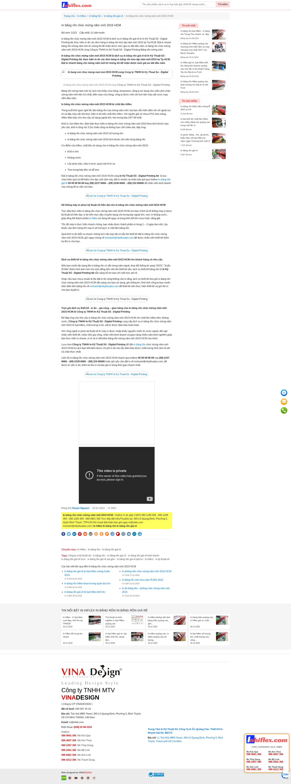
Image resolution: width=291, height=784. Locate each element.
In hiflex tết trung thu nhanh (73, 635)
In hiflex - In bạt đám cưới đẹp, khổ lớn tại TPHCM (73, 620)
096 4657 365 (69, 740)
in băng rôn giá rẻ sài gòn (101, 559)
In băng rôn (95, 16)
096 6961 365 (68, 755)
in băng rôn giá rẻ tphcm (130, 559)
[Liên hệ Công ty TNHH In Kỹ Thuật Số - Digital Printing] (116, 195)
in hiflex (93, 218)
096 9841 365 (68, 735)
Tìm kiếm (223, 4)
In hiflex (82, 16)
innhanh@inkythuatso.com (119, 237)
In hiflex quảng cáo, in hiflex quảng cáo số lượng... (158, 636)
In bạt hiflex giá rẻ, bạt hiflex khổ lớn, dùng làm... (116, 636)
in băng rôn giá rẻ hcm (73, 559)
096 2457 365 (68, 745)
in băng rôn (139, 344)
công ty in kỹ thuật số (79, 555)
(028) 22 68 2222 (83, 727)
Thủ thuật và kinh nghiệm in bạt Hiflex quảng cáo (114, 620)
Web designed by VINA (76, 772)
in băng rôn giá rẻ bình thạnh (143, 555)
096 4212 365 (68, 760)
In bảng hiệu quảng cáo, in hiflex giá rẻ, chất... (202, 619)
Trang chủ (69, 16)
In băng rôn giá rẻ (113, 16)
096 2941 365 (68, 750)
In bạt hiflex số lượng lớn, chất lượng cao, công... (200, 636)
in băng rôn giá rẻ (116, 555)
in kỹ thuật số (162, 559)
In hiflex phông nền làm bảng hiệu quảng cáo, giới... (159, 620)
